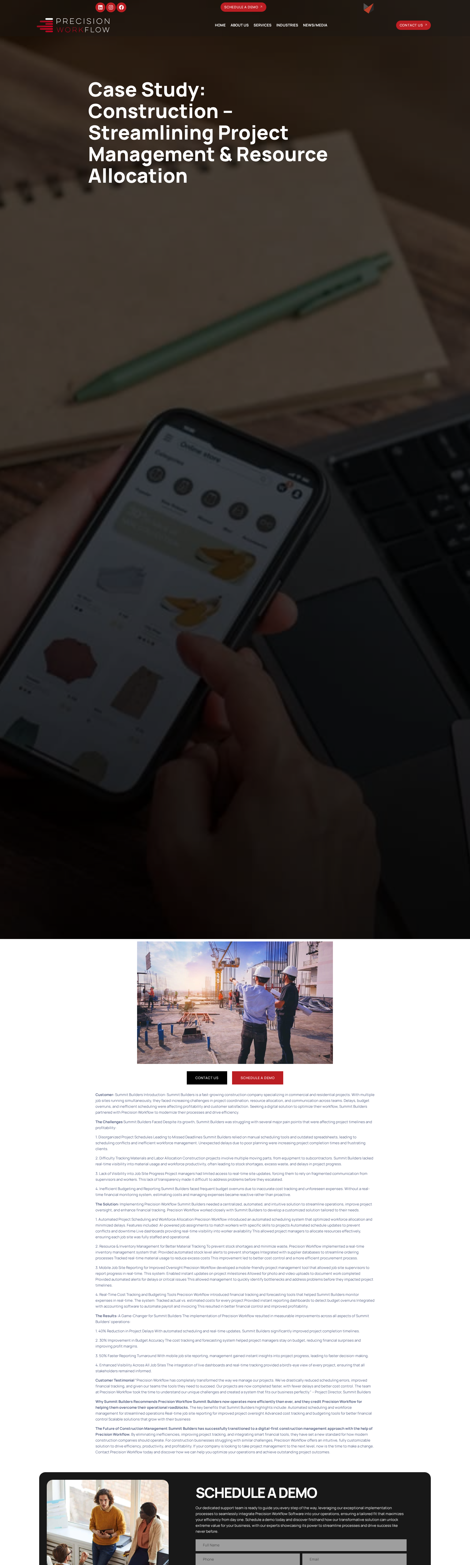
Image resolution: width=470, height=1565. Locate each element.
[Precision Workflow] (73, 25)
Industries (287, 25)
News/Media (315, 25)
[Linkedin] (100, 7)
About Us (240, 25)
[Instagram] (111, 7)
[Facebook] (121, 7)
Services (262, 25)
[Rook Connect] (369, 8)
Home (220, 25)
